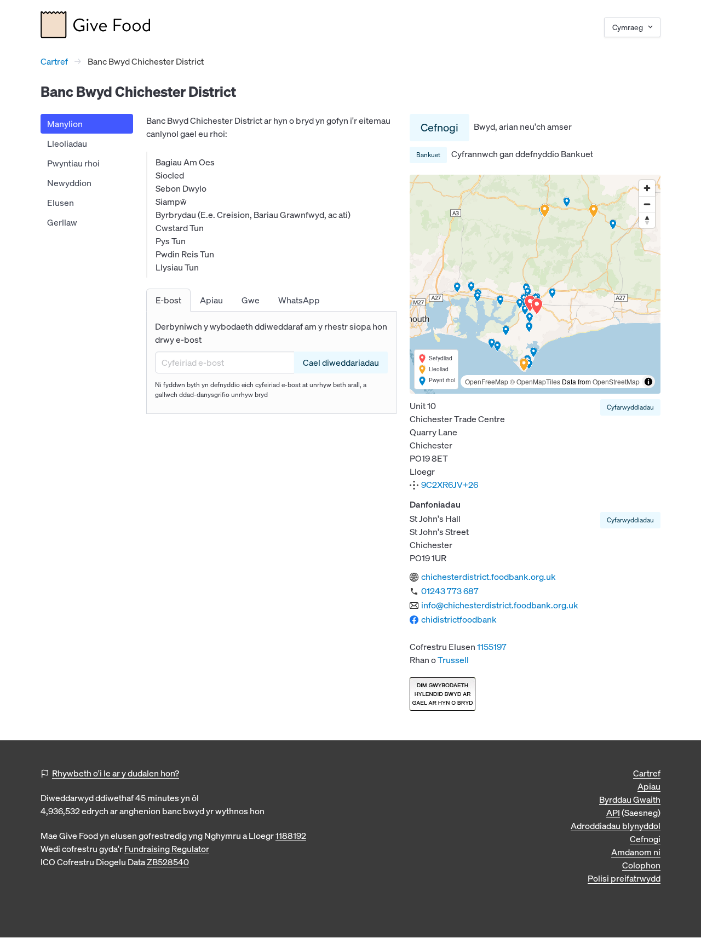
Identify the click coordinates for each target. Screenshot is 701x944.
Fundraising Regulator (166, 849)
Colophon (641, 865)
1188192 (290, 836)
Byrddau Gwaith (629, 799)
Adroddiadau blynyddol (615, 826)
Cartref (54, 61)
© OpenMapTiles (535, 381)
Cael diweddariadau (341, 362)
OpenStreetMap (616, 381)
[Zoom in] (647, 188)
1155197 (492, 647)
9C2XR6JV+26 (449, 485)
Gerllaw (62, 222)
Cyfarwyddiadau (630, 407)
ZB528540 (168, 862)
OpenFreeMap (486, 381)
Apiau (648, 786)
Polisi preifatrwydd (624, 878)
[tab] (168, 300)
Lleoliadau (67, 143)
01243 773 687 (450, 591)
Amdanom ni (635, 852)
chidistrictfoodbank (459, 619)
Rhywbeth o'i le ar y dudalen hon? (115, 773)
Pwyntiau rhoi (73, 163)
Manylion (65, 124)
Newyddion (69, 183)
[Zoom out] (647, 204)
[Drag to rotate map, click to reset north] (647, 220)
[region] (535, 284)
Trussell (453, 660)
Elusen (60, 203)
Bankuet (428, 155)
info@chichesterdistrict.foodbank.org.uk (499, 605)
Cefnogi (439, 127)
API (613, 813)
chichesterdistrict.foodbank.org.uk (488, 577)
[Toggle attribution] (648, 381)
